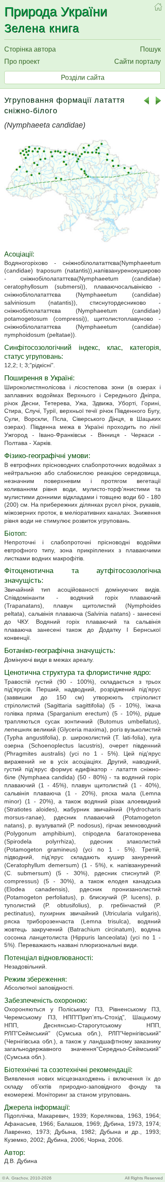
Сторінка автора (30, 49)
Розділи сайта (82, 77)
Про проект (22, 61)
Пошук (150, 49)
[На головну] (158, 7)
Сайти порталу (137, 61)
